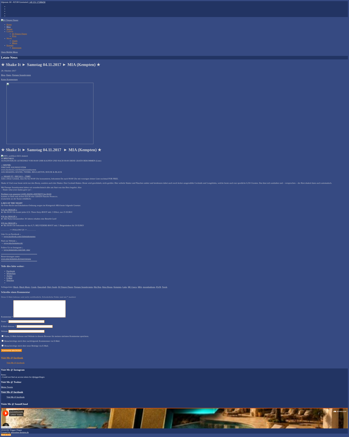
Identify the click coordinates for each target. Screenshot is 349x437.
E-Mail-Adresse (8, 326)
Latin (124, 287)
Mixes (14, 43)
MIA (140, 287)
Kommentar (7, 317)
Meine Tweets (7, 387)
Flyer (14, 36)
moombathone (149, 287)
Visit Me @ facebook (12, 357)
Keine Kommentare (9, 79)
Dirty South (52, 287)
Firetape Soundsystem (21, 75)
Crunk (33, 287)
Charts (14, 41)
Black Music (24, 287)
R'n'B (158, 287)
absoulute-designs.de (20, 432)
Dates (8, 75)
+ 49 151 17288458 (36, 2)
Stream (9, 29)
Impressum (16, 48)
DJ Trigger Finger (19, 34)
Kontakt (10, 45)
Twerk (164, 287)
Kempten (117, 287)
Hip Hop (97, 287)
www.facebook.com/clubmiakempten (19, 236)
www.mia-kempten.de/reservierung (16, 259)
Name (4, 321)
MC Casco (132, 287)
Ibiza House (107, 287)
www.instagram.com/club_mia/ (17, 250)
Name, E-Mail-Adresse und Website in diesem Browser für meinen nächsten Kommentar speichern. (46, 336)
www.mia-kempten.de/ (13, 243)
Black (15, 287)
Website (4, 331)
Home (9, 24)
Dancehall (41, 287)
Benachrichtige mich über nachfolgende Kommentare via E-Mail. (32, 341)
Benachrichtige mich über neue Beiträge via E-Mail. (26, 346)
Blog (9, 27)
